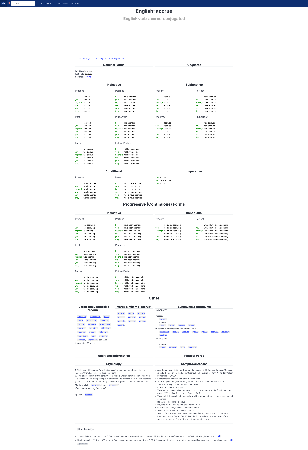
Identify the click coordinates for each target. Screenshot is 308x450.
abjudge (93, 328)
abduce (80, 324)
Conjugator (46, 3)
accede (121, 313)
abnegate (93, 340)
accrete (141, 313)
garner (195, 332)
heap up (214, 332)
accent (121, 325)
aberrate (92, 324)
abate (80, 320)
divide (182, 347)
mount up (225, 332)
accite (131, 313)
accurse (131, 317)
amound (185, 332)
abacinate (81, 316)
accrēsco (113, 385)
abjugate (81, 332)
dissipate (192, 347)
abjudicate (106, 328)
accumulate (164, 332)
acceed (132, 321)
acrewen (95, 385)
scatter (162, 347)
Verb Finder (63, 3)
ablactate (103, 332)
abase (106, 316)
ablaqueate (82, 336)
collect (162, 325)
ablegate (103, 336)
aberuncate (105, 324)
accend (142, 321)
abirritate (81, 328)
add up (176, 332)
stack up (163, 335)
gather (171, 325)
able (93, 336)
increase (163, 319)
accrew (121, 317)
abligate (81, 340)
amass (191, 325)
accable (121, 321)
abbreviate (91, 320)
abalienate (95, 316)
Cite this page (83, 58)
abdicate (104, 320)
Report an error (82, 444)
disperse (172, 347)
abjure (92, 332)
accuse (142, 317)
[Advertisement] (147, 38)
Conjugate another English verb (110, 58)
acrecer (88, 394)
